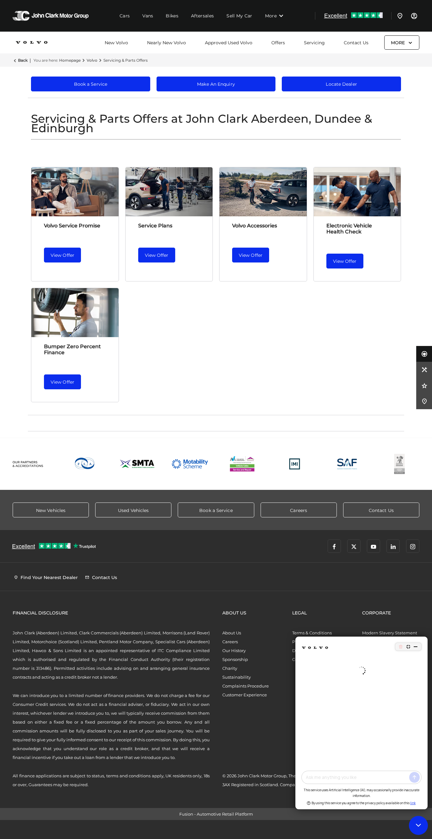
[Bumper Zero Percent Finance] (75, 312)
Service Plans (155, 226)
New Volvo (116, 43)
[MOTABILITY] (190, 464)
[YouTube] (373, 546)
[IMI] (295, 464)
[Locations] (400, 15)
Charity (229, 668)
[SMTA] (137, 464)
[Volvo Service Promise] (75, 191)
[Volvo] (31, 42)
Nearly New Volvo (166, 43)
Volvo (92, 60)
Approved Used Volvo (228, 43)
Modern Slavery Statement (389, 632)
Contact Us (356, 43)
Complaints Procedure (245, 685)
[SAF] (347, 464)
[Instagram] (412, 546)
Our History (234, 650)
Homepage (70, 60)
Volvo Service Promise (72, 226)
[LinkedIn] (393, 546)
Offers (278, 43)
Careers (230, 641)
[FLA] (85, 464)
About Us (231, 632)
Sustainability (236, 677)
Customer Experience (244, 694)
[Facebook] (334, 546)
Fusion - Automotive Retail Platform (216, 814)
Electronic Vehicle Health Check (349, 229)
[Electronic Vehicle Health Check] (357, 191)
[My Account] (414, 15)
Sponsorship (235, 659)
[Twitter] (354, 546)
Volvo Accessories (254, 226)
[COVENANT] (399, 464)
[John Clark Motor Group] (51, 16)
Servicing (314, 43)
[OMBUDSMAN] (242, 464)
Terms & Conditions (312, 632)
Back (23, 60)
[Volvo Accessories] (263, 191)
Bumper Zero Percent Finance (72, 349)
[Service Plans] (169, 191)
